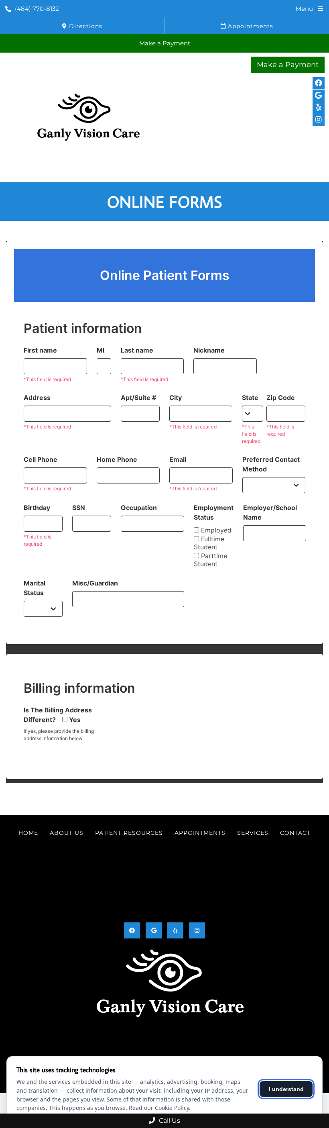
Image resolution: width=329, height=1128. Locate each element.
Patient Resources (129, 832)
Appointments (249, 26)
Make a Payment (164, 43)
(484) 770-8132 (37, 8)
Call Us (168, 1120)
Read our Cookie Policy (159, 1108)
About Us (66, 832)
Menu (304, 8)
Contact (295, 832)
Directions (84, 26)
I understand (286, 1089)
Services (252, 832)
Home (28, 832)
